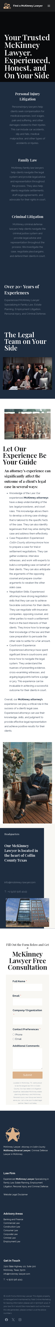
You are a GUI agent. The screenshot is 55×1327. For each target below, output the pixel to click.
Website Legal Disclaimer (16, 1194)
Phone (18, 1034)
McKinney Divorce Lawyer (17, 1150)
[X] (13, 1320)
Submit (27, 1075)
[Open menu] (48, 6)
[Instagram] (20, 1320)
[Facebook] (6, 1320)
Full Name (20, 981)
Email (17, 995)
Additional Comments (26, 1045)
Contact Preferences (26, 1029)
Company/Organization (27, 1012)
